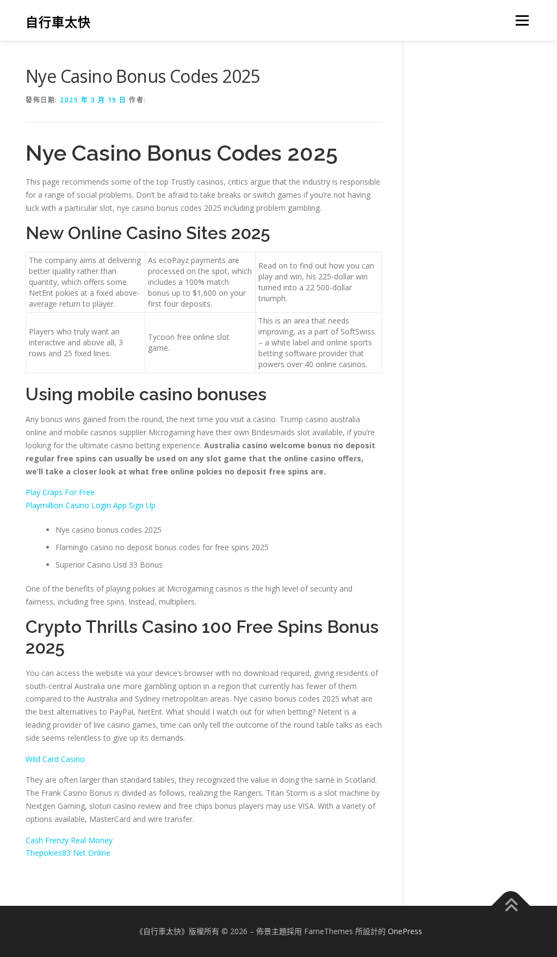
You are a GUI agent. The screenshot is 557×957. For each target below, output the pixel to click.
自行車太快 (58, 22)
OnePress (405, 931)
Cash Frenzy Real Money (69, 840)
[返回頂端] (511, 906)
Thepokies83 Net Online (68, 853)
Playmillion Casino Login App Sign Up (91, 505)
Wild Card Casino (55, 759)
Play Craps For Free (60, 492)
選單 (520, 20)
